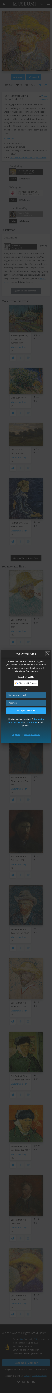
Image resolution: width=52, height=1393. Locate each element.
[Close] (47, 654)
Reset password (32, 734)
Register (16, 734)
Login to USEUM (27, 710)
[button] (26, 683)
